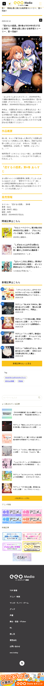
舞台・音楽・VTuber (18, 621)
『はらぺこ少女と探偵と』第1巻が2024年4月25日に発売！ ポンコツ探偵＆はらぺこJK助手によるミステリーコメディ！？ (27, 264)
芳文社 (20, 381)
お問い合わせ (15, 646)
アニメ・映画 (15, 597)
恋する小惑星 (9, 381)
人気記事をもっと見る (22, 498)
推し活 (12, 634)
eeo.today (14, 653)
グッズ (12, 609)
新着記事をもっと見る (22, 363)
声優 (11, 615)
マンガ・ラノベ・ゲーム (19, 603)
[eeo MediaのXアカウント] (4, 3)
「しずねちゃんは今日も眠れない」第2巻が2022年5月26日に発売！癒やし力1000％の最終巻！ (26, 247)
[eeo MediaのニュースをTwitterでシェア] (40, 20)
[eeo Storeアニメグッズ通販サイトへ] (32, 546)
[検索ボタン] (39, 397)
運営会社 (13, 640)
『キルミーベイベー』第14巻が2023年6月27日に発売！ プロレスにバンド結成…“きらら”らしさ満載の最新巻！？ (27, 231)
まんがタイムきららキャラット (15, 377)
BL (11, 628)
